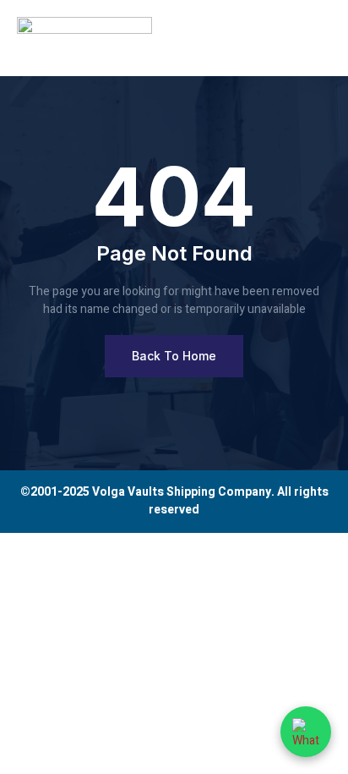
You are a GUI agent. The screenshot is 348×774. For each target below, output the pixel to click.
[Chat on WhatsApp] (305, 731)
